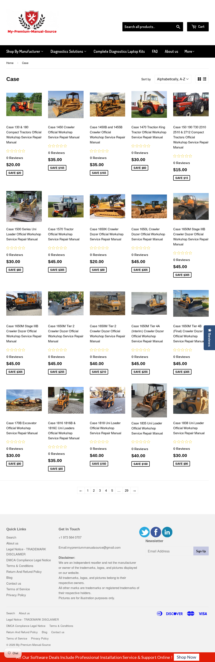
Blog (9, 577)
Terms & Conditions (19, 565)
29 (126, 490)
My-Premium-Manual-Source (33, 645)
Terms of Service (18, 589)
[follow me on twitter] (144, 536)
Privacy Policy (16, 595)
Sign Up (201, 551)
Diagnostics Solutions (67, 51)
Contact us (13, 583)
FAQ (155, 51)
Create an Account (197, 17)
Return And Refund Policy (24, 571)
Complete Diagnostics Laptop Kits (119, 51)
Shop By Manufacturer (23, 51)
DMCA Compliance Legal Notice (28, 560)
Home (9, 63)
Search (11, 537)
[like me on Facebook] (156, 536)
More (188, 51)
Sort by (146, 79)
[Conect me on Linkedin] (167, 536)
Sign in (174, 17)
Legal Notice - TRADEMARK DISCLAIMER (32, 619)
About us (171, 51)
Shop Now (186, 656)
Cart (201, 26)
